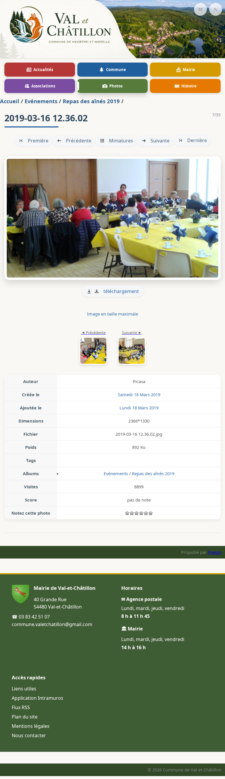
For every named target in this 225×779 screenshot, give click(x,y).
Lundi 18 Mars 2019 (139, 408)
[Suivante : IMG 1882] (112, 218)
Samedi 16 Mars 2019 (139, 394)
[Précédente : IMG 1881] (93, 348)
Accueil (9, 101)
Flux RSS (21, 707)
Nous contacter (29, 735)
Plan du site (25, 716)
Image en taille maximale (112, 314)
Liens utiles (24, 688)
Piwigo (214, 552)
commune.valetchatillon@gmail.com (52, 624)
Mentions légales (31, 726)
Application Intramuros (37, 698)
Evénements (41, 101)
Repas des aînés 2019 (91, 101)
